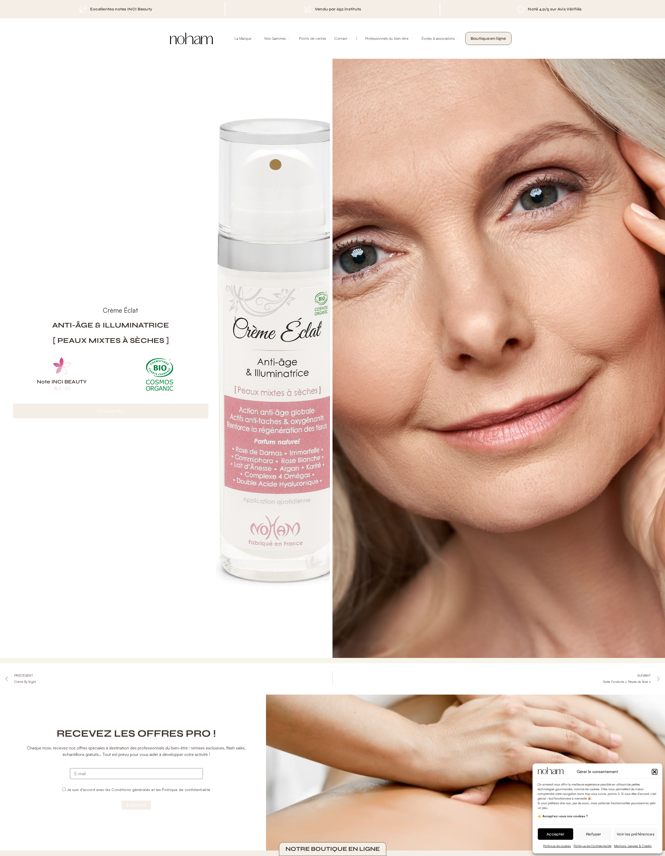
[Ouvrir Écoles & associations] (458, 38)
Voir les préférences (635, 834)
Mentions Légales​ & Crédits (633, 846)
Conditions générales (130, 789)
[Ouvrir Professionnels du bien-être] (411, 38)
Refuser (593, 834)
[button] (654, 771)
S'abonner (136, 805)
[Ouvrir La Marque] (254, 38)
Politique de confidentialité (186, 789)
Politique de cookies (557, 846)
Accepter (555, 834)
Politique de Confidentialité (592, 846)
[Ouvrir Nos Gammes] (289, 38)
